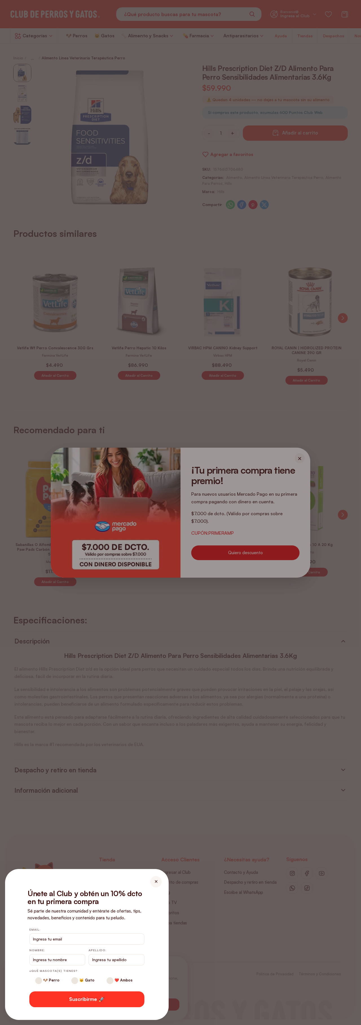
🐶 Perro (51, 980)
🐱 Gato (86, 980)
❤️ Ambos (123, 980)
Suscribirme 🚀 (87, 999)
